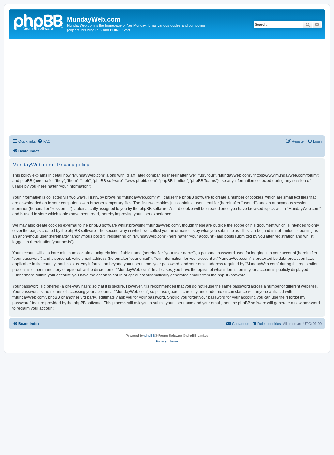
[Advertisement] (167, 88)
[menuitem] (44, 141)
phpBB (149, 335)
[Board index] (39, 21)
